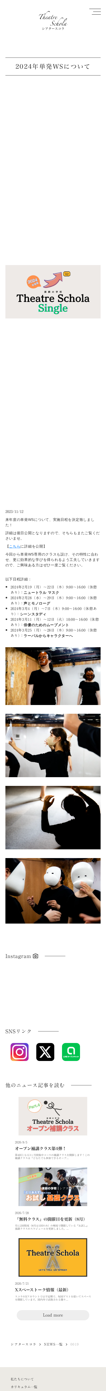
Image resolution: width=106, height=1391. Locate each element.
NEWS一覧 (53, 1344)
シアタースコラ (23, 1344)
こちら (14, 546)
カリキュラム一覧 (24, 1387)
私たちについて (22, 1379)
